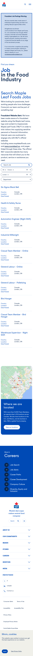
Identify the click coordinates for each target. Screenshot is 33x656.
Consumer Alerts (8, 601)
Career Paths (15, 475)
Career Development (18, 479)
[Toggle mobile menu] (30, 4)
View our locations (12, 427)
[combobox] (16, 170)
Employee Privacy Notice (10, 621)
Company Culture (17, 484)
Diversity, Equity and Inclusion (18, 490)
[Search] (25, 4)
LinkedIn (9, 585)
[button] (6, 170)
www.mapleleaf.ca (12, 146)
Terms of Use (20, 601)
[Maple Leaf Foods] (4, 4)
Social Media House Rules (10, 628)
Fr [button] (24, 521)
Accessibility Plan (19, 608)
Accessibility (6, 608)
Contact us (10, 590)
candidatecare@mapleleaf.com (13, 54)
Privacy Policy (7, 615)
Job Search (14, 465)
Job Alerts (14, 470)
